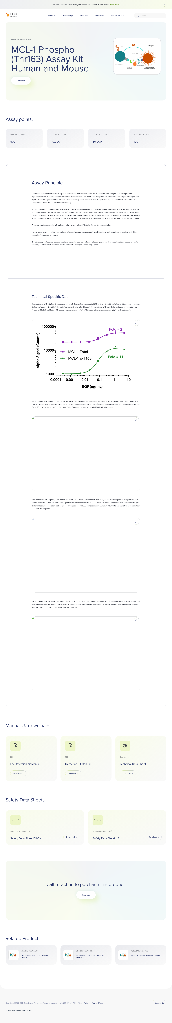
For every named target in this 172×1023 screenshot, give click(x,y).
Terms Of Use (97, 1003)
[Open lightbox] (136, 323)
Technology (68, 15)
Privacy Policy (82, 1003)
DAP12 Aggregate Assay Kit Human (145, 955)
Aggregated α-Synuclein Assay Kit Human (35, 956)
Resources (99, 15)
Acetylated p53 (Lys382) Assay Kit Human (90, 956)
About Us (51, 15)
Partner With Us (117, 15)
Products (84, 15)
